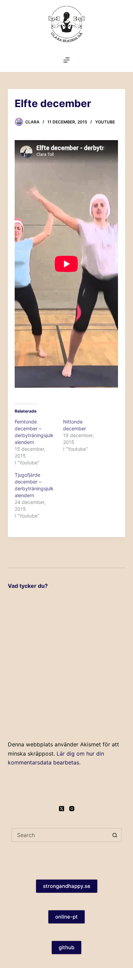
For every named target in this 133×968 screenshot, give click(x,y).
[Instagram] (71, 808)
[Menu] (66, 60)
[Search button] (115, 835)
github (66, 947)
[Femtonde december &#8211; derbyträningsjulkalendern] (39, 442)
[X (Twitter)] (61, 808)
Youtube (105, 121)
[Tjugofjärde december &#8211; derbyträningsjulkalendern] (39, 495)
